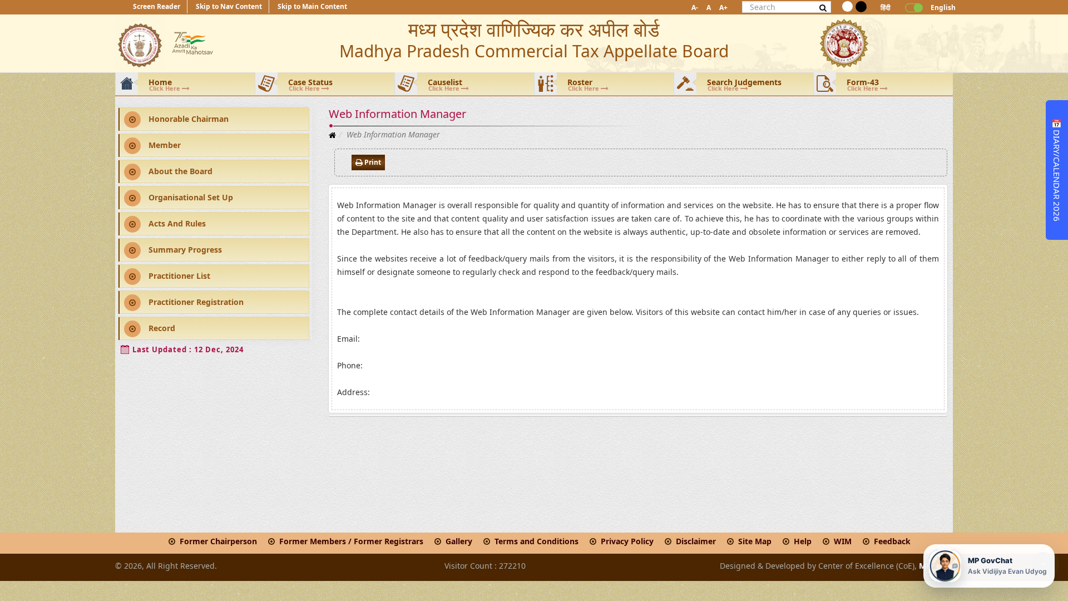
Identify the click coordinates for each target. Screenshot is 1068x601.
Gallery (459, 541)
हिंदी (886, 7)
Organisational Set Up (189, 197)
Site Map (755, 541)
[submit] (823, 7)
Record (160, 328)
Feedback (892, 541)
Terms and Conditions (536, 541)
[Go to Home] (332, 134)
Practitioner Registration (195, 302)
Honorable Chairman (187, 119)
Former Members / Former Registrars (351, 541)
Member (163, 145)
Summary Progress (184, 249)
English (939, 7)
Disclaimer (696, 541)
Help (803, 541)
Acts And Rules (176, 223)
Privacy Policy (627, 541)
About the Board (179, 171)
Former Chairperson (218, 541)
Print (372, 162)
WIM (843, 541)
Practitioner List (178, 275)
